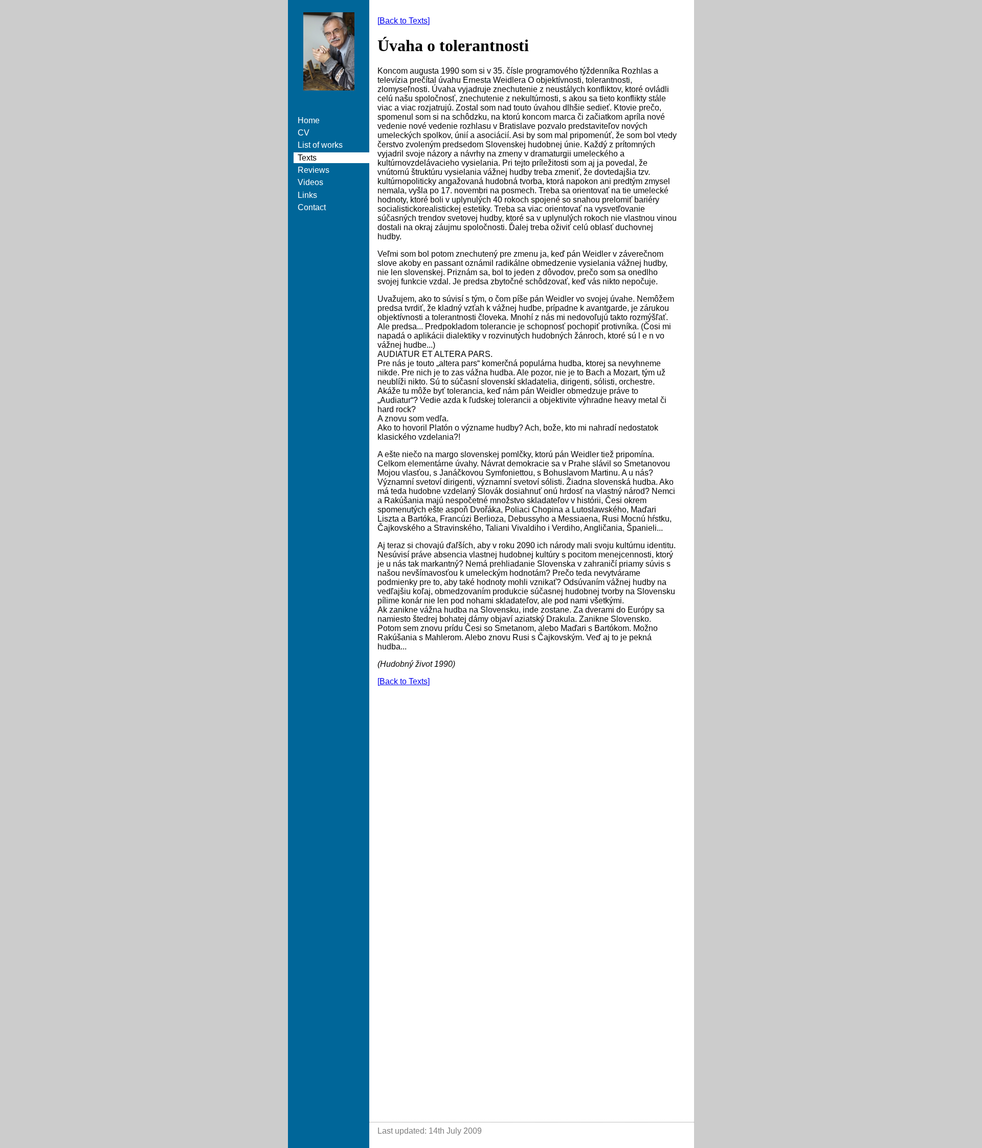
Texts (307, 157)
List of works (320, 145)
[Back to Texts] (403, 20)
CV (303, 132)
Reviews (313, 170)
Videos (310, 182)
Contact (312, 207)
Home (309, 120)
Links (307, 195)
